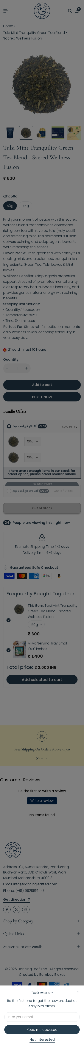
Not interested (42, 1040)
